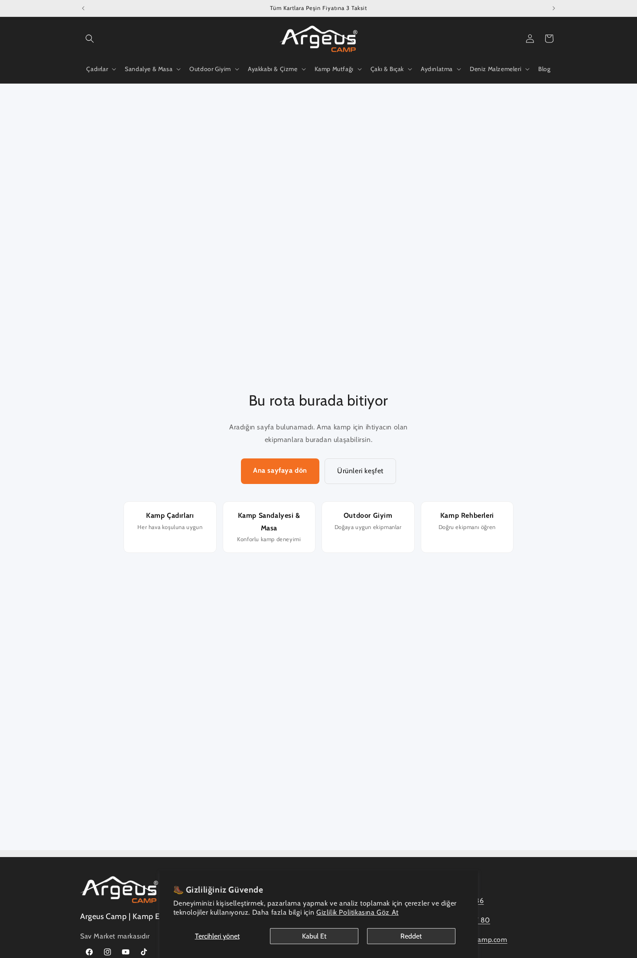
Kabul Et (314, 936)
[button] (89, 38)
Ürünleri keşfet (360, 471)
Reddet (411, 936)
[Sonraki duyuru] (553, 8)
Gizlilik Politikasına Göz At (357, 912)
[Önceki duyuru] (83, 8)
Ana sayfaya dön (280, 470)
